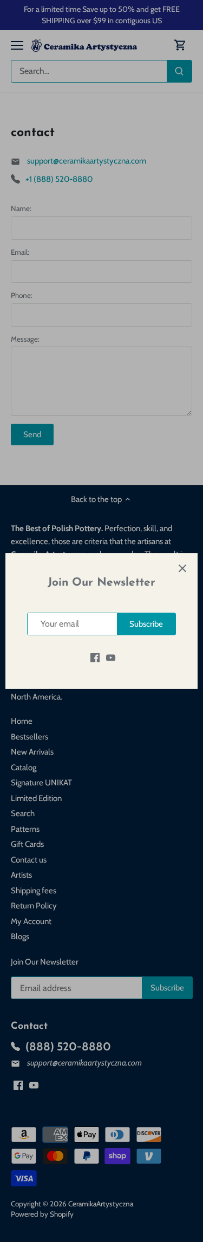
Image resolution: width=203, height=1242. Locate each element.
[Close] (182, 568)
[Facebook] (95, 657)
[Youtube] (110, 657)
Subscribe (146, 624)
